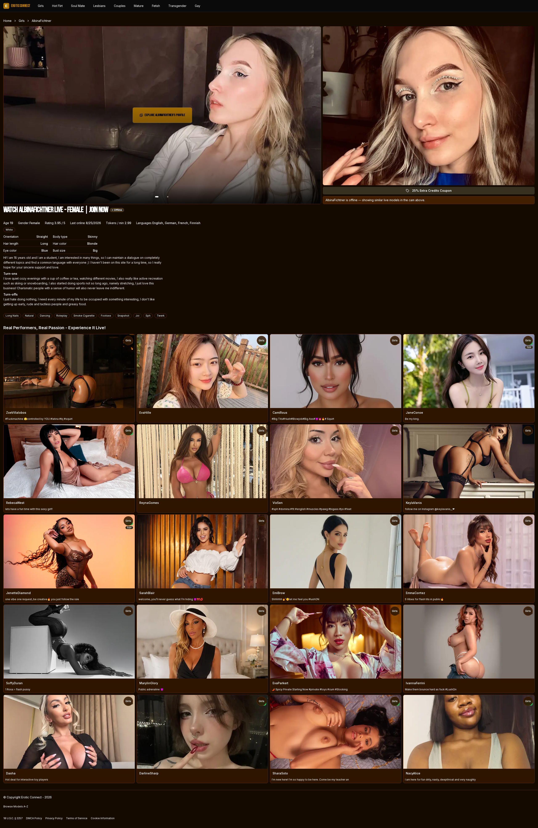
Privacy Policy (54, 818)
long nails (12, 315)
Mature (139, 6)
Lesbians (99, 6)
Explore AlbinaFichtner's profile (165, 116)
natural (29, 315)
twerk (161, 315)
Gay (197, 6)
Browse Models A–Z (15, 806)
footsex (106, 315)
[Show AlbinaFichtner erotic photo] (156, 196)
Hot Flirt (57, 6)
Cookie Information (103, 818)
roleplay (61, 315)
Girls (41, 6)
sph (148, 315)
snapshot (123, 315)
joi (137, 315)
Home (7, 20)
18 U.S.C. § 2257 (13, 818)
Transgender (177, 6)
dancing (45, 315)
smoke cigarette (84, 315)
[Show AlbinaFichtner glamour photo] (167, 196)
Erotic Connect (17, 6)
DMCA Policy (34, 818)
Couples (119, 6)
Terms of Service (76, 818)
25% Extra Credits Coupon (434, 191)
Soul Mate (78, 6)
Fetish (156, 6)
